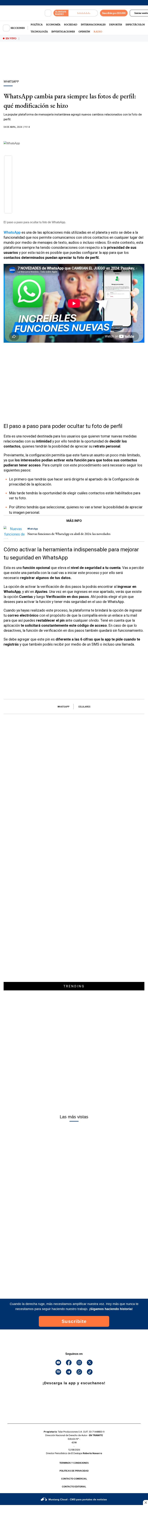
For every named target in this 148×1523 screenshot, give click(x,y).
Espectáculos (135, 24)
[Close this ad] (145, 1502)
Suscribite (74, 1321)
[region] (74, 67)
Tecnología (39, 31)
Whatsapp (63, 706)
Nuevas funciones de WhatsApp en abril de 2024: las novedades (68, 534)
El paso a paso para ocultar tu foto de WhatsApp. (35, 222)
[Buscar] (48, 13)
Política (37, 24)
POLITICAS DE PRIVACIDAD (74, 1471)
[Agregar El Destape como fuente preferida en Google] (74, 134)
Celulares (84, 706)
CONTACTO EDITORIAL (74, 1486)
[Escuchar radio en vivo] (83, 13)
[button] (8, 160)
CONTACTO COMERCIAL (74, 1478)
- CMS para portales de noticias (78, 1499)
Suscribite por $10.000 (113, 13)
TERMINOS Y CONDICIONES (74, 1463)
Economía (53, 24)
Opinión (84, 31)
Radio (98, 31)
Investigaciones (63, 31)
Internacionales (93, 24)
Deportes (115, 24)
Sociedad (70, 24)
